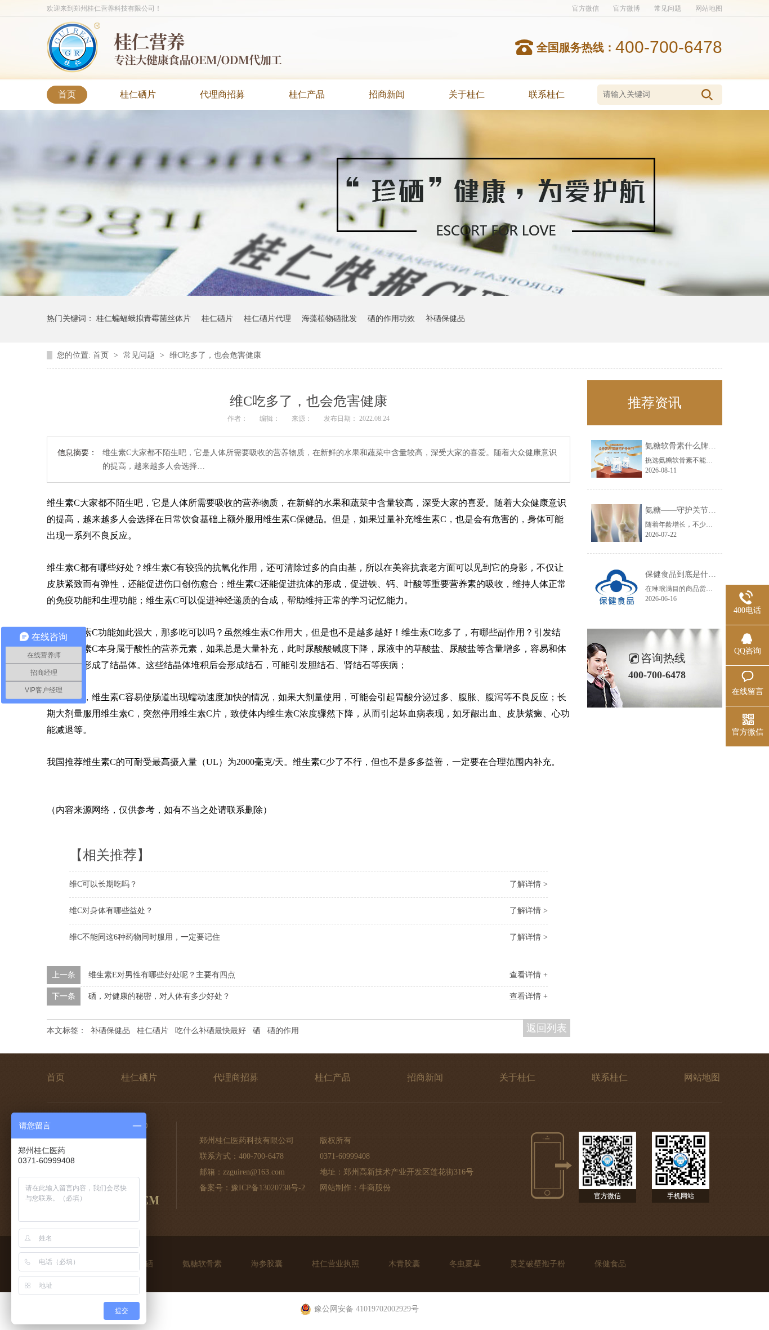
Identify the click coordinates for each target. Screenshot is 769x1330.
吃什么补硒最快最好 (210, 1030)
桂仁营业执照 (336, 1264)
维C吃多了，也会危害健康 (215, 355)
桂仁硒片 (138, 94)
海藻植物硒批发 (329, 318)
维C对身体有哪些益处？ (111, 910)
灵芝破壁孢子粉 (538, 1264)
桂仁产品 (307, 94)
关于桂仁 (467, 94)
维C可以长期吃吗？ (103, 884)
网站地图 (708, 8)
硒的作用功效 (391, 318)
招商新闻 (387, 94)
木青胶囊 (405, 1264)
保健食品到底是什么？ (684, 574)
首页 (67, 94)
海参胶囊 (268, 1264)
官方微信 (585, 8)
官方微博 (626, 8)
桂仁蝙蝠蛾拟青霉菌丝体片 (143, 318)
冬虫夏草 (466, 1264)
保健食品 (610, 1264)
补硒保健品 (445, 318)
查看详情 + (528, 975)
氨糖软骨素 (203, 1264)
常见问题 (667, 8)
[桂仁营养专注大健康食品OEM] (73, 69)
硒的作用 (283, 1030)
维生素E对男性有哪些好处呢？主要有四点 (161, 975)
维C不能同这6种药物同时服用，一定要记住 (144, 937)
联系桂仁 (547, 94)
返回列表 (546, 1028)
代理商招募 (222, 94)
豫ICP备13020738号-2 (268, 1188)
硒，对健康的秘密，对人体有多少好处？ (159, 996)
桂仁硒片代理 (267, 318)
